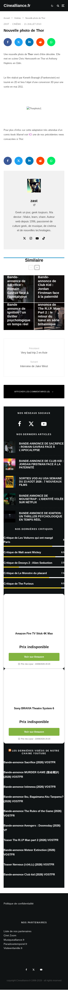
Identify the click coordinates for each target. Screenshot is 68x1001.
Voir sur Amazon (34, 656)
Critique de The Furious (19, 583)
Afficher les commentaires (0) (32, 392)
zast (6, 24)
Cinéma (16, 24)
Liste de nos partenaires (17, 931)
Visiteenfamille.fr (13, 948)
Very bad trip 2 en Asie (34, 350)
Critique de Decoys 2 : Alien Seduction (28, 562)
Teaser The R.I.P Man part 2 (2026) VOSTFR (31, 840)
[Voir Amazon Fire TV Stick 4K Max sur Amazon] (34, 612)
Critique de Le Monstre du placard (25, 573)
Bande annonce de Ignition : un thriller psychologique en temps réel (40, 516)
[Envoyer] (40, 42)
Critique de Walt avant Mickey (22, 552)
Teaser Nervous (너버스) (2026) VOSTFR (29, 864)
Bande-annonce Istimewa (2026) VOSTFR (30, 786)
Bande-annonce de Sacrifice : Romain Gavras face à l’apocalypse (41, 447)
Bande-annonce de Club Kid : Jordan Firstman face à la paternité (41, 464)
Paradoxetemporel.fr (15, 943)
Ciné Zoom (10, 935)
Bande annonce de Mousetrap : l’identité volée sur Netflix (41, 499)
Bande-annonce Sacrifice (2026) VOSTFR (29, 762)
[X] (33, 969)
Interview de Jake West (34, 364)
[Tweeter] (19, 42)
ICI (31, 134)
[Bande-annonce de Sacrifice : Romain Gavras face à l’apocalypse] (19, 288)
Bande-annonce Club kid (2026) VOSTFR (29, 874)
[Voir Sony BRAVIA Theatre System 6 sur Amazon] (34, 687)
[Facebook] (26, 969)
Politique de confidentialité (19, 903)
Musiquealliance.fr (14, 939)
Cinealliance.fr (17, 6)
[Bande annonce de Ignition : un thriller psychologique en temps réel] (19, 316)
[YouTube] (41, 969)
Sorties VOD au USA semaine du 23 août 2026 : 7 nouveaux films (40, 481)
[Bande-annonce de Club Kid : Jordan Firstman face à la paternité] (49, 288)
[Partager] (8, 42)
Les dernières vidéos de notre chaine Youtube (35, 752)
